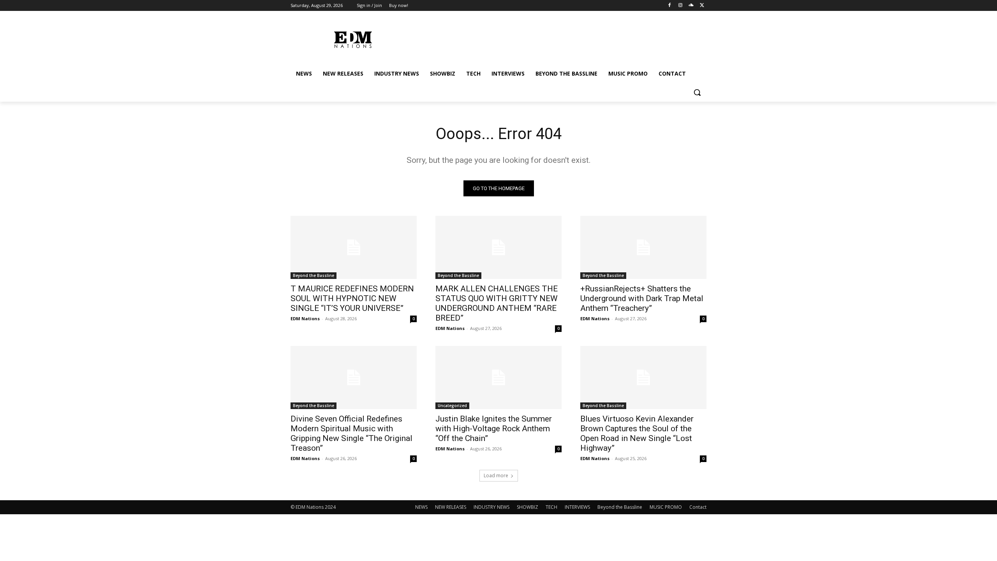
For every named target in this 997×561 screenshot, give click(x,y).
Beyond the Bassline (313, 275)
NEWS (421, 507)
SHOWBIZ (527, 507)
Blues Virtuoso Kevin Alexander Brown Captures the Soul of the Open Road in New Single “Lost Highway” (637, 433)
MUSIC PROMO (666, 507)
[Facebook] (669, 5)
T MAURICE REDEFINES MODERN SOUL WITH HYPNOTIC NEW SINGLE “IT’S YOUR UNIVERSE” (352, 298)
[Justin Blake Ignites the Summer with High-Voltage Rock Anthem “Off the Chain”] (498, 377)
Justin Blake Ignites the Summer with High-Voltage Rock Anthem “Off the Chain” (493, 428)
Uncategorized (452, 405)
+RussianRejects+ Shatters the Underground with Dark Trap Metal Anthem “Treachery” (641, 298)
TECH (551, 507)
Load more (496, 475)
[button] (697, 92)
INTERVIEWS (577, 507)
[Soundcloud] (691, 5)
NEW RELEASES (450, 507)
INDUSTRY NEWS (491, 507)
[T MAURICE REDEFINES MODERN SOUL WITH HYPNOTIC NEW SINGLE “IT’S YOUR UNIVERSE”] (354, 247)
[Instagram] (680, 5)
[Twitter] (702, 5)
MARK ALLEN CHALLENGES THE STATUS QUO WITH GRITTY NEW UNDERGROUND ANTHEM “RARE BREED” (496, 303)
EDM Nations (305, 318)
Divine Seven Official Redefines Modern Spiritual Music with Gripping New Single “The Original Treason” (351, 433)
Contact (697, 507)
